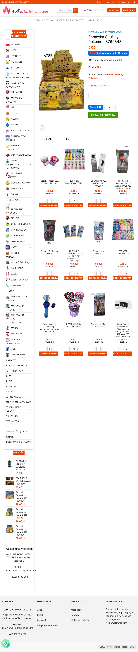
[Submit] (75, 10)
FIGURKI (14, 218)
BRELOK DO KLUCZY (14, 147)
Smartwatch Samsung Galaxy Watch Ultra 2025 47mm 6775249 (123, 185)
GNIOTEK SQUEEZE (20, 224)
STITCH (14, 67)
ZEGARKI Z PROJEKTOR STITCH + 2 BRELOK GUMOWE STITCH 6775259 (74, 256)
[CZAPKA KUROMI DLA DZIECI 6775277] (74, 304)
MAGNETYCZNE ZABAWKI (16, 298)
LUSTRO (10, 291)
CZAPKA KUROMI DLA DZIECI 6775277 (74, 325)
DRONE (14, 194)
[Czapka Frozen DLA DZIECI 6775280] (50, 161)
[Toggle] (31, 119)
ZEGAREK (10, 437)
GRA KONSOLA (18, 229)
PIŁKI (13, 348)
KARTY (14, 247)
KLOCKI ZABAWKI (12, 255)
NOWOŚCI (15, 44)
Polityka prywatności (47, 625)
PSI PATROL (16, 92)
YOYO (8, 426)
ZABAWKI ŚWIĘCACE (16, 431)
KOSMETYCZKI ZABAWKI (18, 442)
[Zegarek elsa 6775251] (98, 231)
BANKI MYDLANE (19, 130)
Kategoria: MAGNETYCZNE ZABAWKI (105, 32)
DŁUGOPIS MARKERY (14, 175)
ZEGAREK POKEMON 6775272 (123, 252)
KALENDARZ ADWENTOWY (15, 84)
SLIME (9, 391)
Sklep (106, 2)
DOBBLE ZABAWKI (20, 182)
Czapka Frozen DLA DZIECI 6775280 (50, 182)
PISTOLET (11, 360)
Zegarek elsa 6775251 (98, 252)
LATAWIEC (16, 285)
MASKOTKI (16, 333)
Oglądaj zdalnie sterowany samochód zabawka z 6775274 (49, 328)
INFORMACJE (95, 20)
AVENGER (15, 56)
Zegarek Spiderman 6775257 (49, 252)
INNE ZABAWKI (18, 241)
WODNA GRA (12, 421)
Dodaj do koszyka (103, 115)
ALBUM (14, 118)
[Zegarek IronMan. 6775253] (98, 304)
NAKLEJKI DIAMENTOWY (13, 341)
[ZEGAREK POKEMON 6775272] (123, 231)
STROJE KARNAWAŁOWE (18, 402)
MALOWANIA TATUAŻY (15, 308)
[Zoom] (42, 128)
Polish (89, 10)
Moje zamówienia (80, 620)
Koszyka (75, 615)
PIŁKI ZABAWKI (18, 354)
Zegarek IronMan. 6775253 (98, 325)
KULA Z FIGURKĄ (19, 262)
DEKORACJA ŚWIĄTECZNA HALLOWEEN (15, 164)
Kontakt (115, 2)
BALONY (15, 124)
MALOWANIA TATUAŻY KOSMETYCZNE (15, 319)
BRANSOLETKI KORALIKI (16, 138)
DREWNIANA (17, 188)
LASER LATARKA (19, 279)
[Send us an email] (134, 2)
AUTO (13, 113)
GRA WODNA (17, 235)
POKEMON (16, 62)
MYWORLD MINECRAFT (14, 100)
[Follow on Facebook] (132, 2)
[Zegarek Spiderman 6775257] (50, 231)
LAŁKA (14, 274)
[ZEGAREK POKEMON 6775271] (74, 161)
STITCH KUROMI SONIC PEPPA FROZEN (17, 75)
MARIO (14, 328)
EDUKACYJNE (13, 200)
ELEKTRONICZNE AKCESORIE (14, 211)
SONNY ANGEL (13, 396)
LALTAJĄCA (16, 268)
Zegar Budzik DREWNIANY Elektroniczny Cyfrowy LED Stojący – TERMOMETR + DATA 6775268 (123, 330)
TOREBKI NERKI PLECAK (13, 409)
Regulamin (125, 2)
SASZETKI (11, 386)
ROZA (8, 376)
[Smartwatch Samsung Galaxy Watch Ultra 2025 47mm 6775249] (123, 161)
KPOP (13, 50)
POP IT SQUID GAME (16, 365)
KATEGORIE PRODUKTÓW (70, 20)
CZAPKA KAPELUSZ (20, 155)
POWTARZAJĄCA (14, 370)
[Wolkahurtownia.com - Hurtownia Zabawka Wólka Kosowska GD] (27, 10)
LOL (12, 107)
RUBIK (9, 381)
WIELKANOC (12, 416)
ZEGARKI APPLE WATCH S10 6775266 (98, 183)
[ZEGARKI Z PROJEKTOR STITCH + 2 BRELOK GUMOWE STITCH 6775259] (74, 231)
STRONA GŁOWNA (44, 20)
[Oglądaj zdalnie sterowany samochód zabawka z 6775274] (50, 304)
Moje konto (77, 609)
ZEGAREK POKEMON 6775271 (74, 182)
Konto (99, 2)
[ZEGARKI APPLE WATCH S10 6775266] (98, 161)
